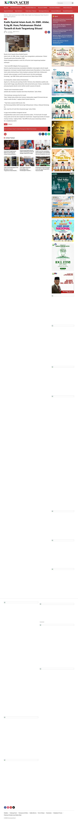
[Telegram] (46, 134)
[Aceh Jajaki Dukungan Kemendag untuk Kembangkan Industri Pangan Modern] (27, 161)
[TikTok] (13, 807)
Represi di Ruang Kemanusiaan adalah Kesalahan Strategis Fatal (62, 30)
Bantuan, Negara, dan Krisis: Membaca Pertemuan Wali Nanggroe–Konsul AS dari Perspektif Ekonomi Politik (62, 36)
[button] (72, 3)
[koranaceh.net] (16, 3)
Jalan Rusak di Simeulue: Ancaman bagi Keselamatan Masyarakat (62, 20)
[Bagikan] (49, 32)
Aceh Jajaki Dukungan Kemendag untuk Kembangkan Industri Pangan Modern (25, 169)
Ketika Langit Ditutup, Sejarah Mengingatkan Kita (60, 41)
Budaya (22, 147)
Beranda (6, 15)
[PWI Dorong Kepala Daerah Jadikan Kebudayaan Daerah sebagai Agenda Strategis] (27, 144)
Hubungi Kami (13, 813)
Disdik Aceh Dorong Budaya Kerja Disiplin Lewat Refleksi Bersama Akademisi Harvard (43, 153)
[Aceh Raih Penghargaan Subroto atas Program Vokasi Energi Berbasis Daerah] (11, 145)
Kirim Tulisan (41, 813)
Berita (10, 124)
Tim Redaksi (9, 31)
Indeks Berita (33, 813)
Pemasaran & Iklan (23, 813)
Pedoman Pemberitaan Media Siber (13, 815)
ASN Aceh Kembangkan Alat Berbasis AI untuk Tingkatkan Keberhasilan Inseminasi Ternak (11, 169)
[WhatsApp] (49, 134)
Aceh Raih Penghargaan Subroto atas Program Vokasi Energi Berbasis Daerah (10, 153)
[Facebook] (40, 134)
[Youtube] (11, 807)
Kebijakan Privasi (57, 813)
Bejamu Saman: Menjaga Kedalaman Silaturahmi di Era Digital (62, 25)
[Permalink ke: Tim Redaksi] (5, 32)
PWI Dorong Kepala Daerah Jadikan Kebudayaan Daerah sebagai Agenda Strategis (27, 152)
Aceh (38, 148)
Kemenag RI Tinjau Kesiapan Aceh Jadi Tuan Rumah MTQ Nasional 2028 (43, 169)
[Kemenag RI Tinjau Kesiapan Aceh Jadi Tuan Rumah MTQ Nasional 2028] (43, 161)
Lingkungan (7, 148)
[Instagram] (8, 807)
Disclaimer (49, 813)
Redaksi (6, 813)
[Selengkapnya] (72, 16)
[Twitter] (43, 134)
